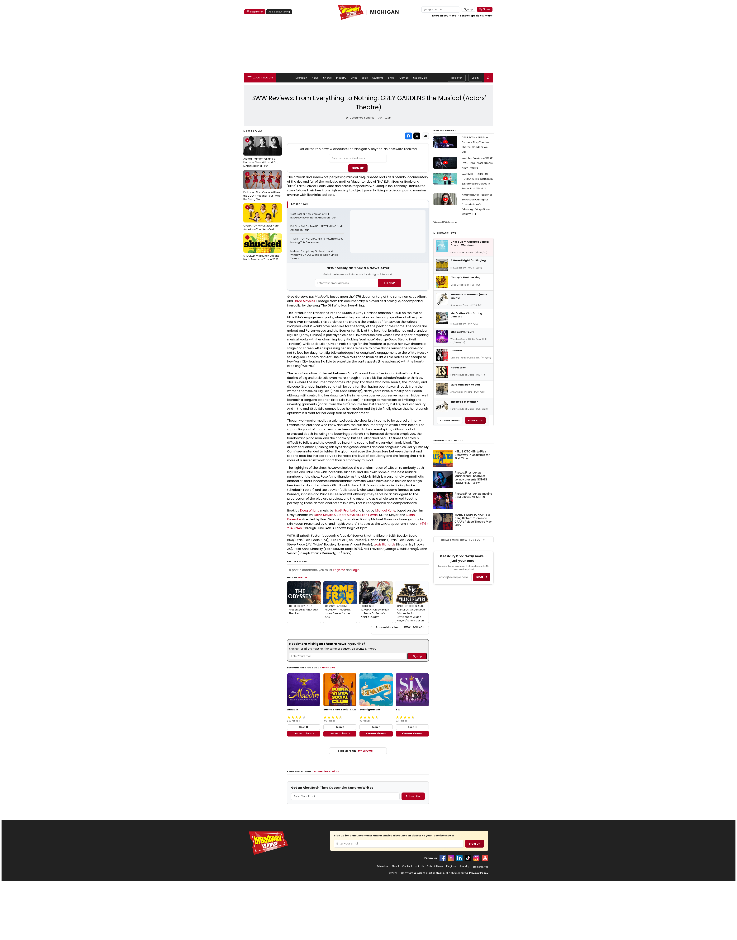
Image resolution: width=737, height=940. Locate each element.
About (395, 866)
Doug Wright (309, 510)
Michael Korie (385, 510)
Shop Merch (256, 11)
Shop (391, 78)
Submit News (435, 866)
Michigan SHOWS (444, 232)
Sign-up (468, 9)
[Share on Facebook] (408, 136)
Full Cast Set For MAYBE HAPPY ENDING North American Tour (317, 228)
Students (377, 78)
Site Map (464, 866)
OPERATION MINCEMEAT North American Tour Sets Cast (261, 218)
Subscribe (413, 796)
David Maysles (304, 301)
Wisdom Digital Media (429, 873)
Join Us (419, 866)
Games (404, 78)
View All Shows (449, 420)
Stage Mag (420, 78)
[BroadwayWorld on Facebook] (442, 858)
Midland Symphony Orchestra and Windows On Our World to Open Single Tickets (314, 255)
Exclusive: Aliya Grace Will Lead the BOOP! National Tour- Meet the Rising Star (262, 186)
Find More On (355, 751)
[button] (488, 77)
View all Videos (443, 222)
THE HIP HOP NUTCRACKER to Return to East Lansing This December (316, 240)
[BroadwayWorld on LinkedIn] (459, 858)
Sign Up (358, 168)
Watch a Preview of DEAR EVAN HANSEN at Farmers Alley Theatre (477, 163)
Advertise (382, 866)
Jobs (365, 78)
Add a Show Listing (279, 11)
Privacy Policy (478, 873)
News (315, 78)
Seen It (303, 727)
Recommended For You (448, 440)
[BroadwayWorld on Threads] (476, 858)
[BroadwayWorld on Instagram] (451, 858)
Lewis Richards (384, 544)
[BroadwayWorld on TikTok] (467, 858)
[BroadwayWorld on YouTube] (484, 858)
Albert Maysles (347, 515)
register (339, 570)
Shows (327, 78)
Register (456, 78)
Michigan (301, 78)
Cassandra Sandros (326, 771)
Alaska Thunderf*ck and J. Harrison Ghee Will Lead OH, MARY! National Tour (260, 153)
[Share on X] (416, 136)
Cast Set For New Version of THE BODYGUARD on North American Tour (313, 215)
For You (303, 577)
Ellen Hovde (369, 515)
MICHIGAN (384, 12)
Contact (407, 866)
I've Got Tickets (304, 733)
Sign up (481, 577)
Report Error (480, 867)
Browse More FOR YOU (461, 540)
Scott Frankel (344, 510)
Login (475, 78)
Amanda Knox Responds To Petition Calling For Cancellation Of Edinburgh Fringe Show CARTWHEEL (477, 204)
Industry (341, 78)
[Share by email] (425, 136)
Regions (451, 866)
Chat (354, 78)
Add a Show (475, 420)
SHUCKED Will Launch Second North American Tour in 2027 (261, 248)
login (355, 570)
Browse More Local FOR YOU (400, 627)
